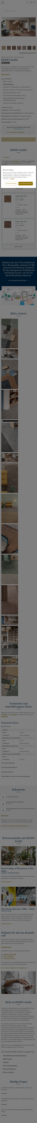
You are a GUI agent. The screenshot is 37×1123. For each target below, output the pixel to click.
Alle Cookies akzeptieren (25, 183)
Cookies (12, 178)
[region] (18, 176)
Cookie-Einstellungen (11, 183)
